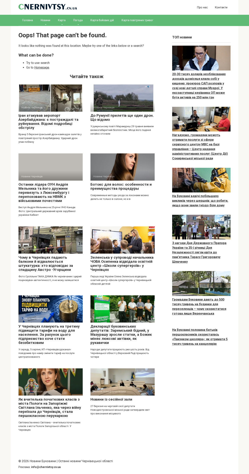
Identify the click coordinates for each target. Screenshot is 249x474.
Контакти (221, 7)
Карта (62, 20)
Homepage (41, 67)
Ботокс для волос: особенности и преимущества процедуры (121, 186)
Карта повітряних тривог (137, 20)
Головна (27, 20)
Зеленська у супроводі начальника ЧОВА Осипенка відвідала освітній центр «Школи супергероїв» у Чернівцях (121, 263)
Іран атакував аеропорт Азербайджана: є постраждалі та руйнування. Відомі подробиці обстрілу (48, 121)
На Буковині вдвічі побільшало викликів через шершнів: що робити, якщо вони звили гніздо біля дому (200, 200)
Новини (45, 20)
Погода (78, 20)
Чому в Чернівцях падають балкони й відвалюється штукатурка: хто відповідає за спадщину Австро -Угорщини (45, 263)
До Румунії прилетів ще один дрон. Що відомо (122, 117)
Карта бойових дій (102, 20)
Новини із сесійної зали (111, 399)
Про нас (202, 7)
